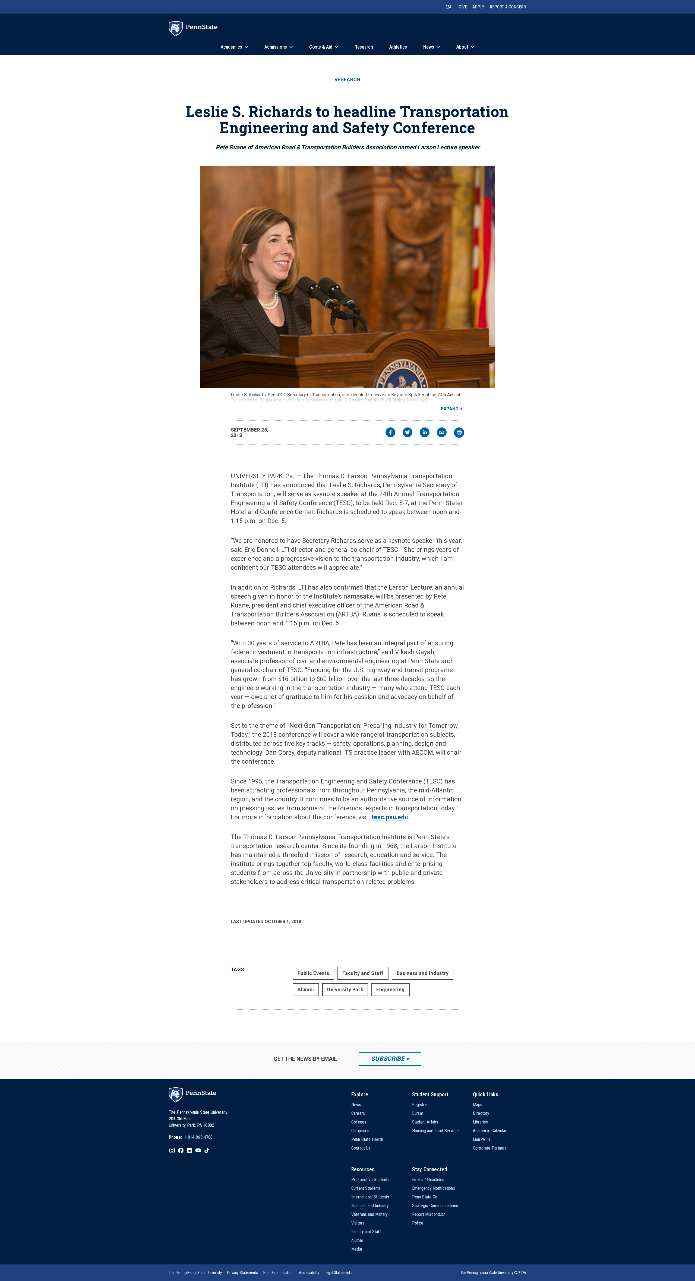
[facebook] (390, 433)
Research (347, 79)
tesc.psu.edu (390, 817)
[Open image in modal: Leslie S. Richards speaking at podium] (347, 277)
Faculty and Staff (363, 973)
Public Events (313, 973)
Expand (450, 408)
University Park (345, 989)
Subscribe (388, 1058)
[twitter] (407, 433)
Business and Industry (422, 973)
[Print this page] (459, 432)
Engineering (390, 989)
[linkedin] (424, 433)
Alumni (306, 989)
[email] (442, 433)
